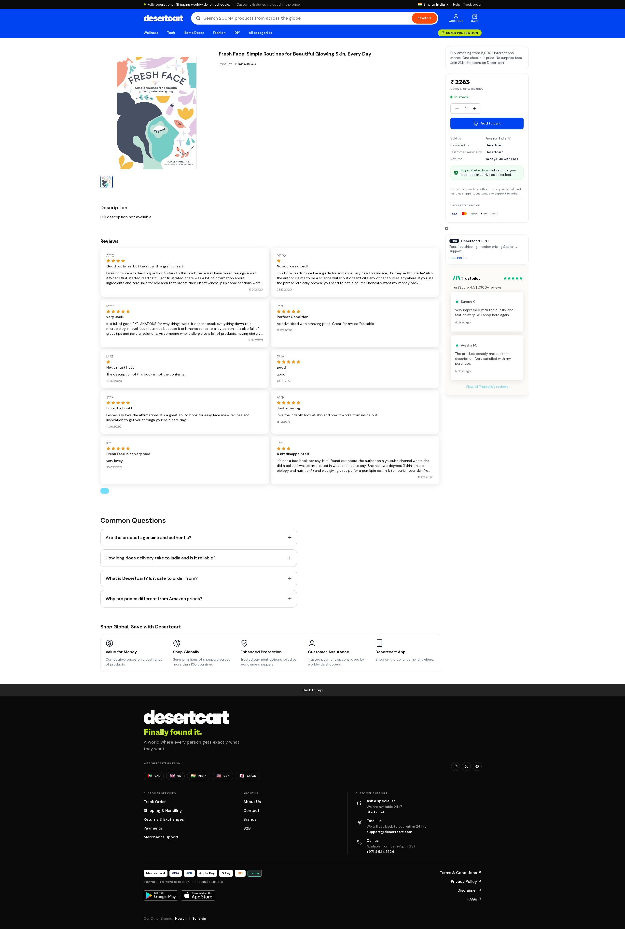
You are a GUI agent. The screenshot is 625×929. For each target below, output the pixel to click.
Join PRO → (458, 258)
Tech (171, 33)
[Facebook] (477, 766)
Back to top (313, 690)
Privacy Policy (466, 881)
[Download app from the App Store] (198, 895)
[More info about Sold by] (509, 138)
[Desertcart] (163, 18)
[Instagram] (455, 766)
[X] (466, 766)
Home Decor (194, 33)
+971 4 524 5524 (380, 851)
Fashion (219, 33)
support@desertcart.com (389, 832)
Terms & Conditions (461, 872)
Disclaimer (470, 890)
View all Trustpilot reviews (487, 386)
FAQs (474, 899)
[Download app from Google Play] (161, 895)
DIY (237, 33)
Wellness (151, 33)
